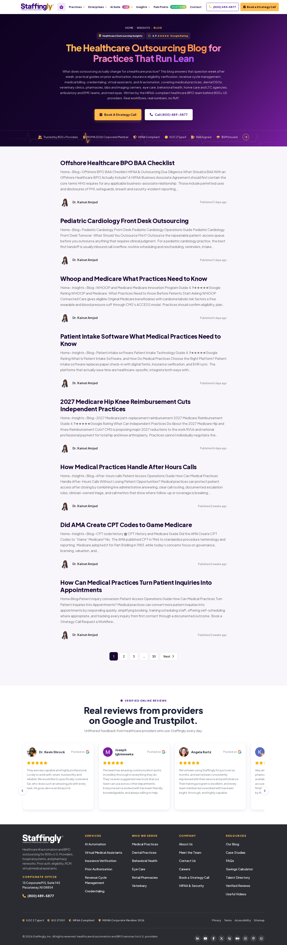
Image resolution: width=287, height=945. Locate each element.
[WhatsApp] (261, 938)
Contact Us (187, 861)
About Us (186, 844)
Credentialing (94, 891)
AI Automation (95, 844)
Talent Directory (238, 877)
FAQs (230, 861)
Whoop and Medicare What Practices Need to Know (133, 278)
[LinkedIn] (197, 938)
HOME (129, 27)
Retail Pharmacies (145, 877)
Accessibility (243, 920)
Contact (195, 7)
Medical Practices (145, 844)
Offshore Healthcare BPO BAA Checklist (117, 162)
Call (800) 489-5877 (171, 114)
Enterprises (96, 7)
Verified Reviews (238, 886)
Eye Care (138, 869)
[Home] (61, 7)
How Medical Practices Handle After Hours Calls (128, 466)
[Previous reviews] (22, 791)
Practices (75, 7)
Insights (141, 7)
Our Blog (232, 844)
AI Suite (119, 7)
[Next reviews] (265, 791)
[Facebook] (213, 938)
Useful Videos (236, 894)
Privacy (216, 920)
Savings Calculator (239, 869)
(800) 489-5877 (224, 7)
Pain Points (169, 7)
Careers (184, 869)
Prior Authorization (98, 869)
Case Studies (235, 852)
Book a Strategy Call (261, 7)
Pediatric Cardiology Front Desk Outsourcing (124, 220)
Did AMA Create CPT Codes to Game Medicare (126, 524)
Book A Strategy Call (120, 114)
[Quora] (229, 938)
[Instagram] (245, 938)
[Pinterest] (253, 938)
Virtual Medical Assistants (103, 852)
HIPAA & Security (191, 886)
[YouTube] (205, 938)
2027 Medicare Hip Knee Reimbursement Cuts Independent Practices (125, 405)
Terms (228, 920)
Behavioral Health (144, 861)
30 (154, 656)
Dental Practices (144, 852)
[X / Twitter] (221, 938)
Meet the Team (190, 852)
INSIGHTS (143, 27)
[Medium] (237, 938)
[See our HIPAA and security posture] (246, 137)
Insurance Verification (100, 861)
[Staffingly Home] (49, 838)
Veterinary (139, 886)
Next (166, 656)
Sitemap (259, 920)
